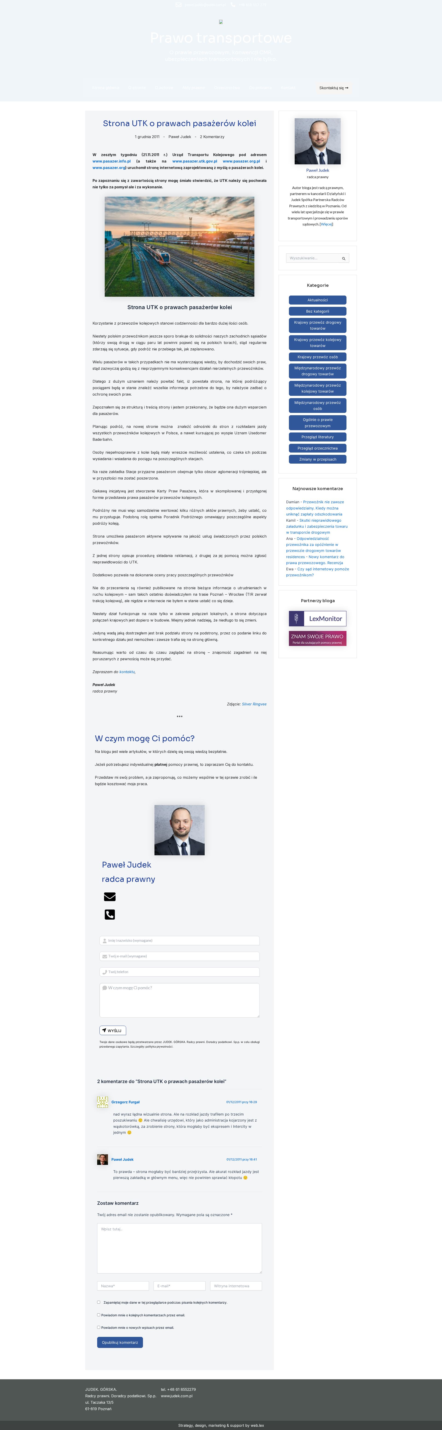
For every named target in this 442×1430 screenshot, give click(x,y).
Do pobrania (260, 87)
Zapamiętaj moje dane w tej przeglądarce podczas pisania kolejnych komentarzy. (165, 1302)
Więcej (326, 224)
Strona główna (105, 87)
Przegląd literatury (318, 437)
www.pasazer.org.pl (241, 161)
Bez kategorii (317, 311)
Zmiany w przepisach (317, 459)
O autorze (164, 87)
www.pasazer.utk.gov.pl (194, 161)
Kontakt (288, 87)
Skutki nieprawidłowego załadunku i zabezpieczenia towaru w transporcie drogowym (317, 526)
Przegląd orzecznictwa (318, 448)
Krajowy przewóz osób (318, 357)
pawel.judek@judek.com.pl (205, 4)
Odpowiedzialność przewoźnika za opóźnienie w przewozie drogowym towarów (313, 544)
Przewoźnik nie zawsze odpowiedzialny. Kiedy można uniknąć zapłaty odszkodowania (315, 508)
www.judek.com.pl (176, 1396)
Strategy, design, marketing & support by (214, 1425)
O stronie (137, 87)
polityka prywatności (158, 1046)
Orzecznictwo (227, 87)
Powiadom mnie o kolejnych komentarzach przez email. (143, 1315)
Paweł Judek (122, 1159)
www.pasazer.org (109, 167)
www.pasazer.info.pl (112, 161)
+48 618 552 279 (252, 4)
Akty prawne (193, 87)
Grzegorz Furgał (125, 1102)
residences (295, 556)
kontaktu (127, 671)
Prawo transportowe (221, 38)
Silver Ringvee (254, 704)
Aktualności (318, 300)
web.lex (257, 1425)
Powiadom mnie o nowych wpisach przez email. (137, 1327)
